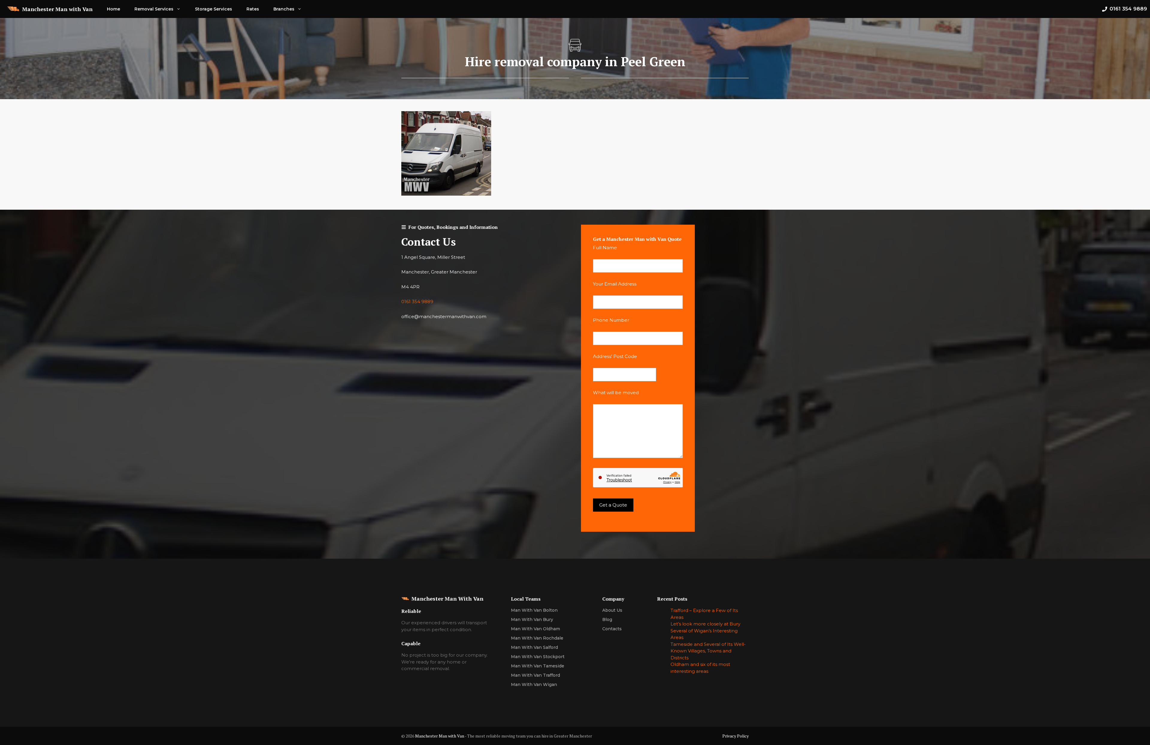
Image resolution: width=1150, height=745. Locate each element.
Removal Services (153, 9)
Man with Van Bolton (534, 610)
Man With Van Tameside (537, 666)
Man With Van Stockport (538, 656)
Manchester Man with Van (57, 9)
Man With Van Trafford (535, 675)
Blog (607, 619)
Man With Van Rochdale (537, 638)
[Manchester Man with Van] (13, 9)
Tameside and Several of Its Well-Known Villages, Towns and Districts (708, 651)
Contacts (612, 628)
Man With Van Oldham (535, 628)
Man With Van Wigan (534, 684)
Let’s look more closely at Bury (705, 624)
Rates (252, 9)
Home (113, 9)
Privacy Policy (735, 736)
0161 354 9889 (417, 301)
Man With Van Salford (534, 647)
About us (612, 610)
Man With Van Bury (532, 619)
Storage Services (213, 9)
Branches (283, 9)
